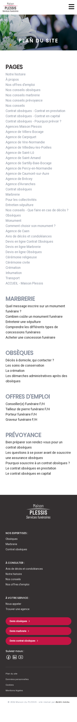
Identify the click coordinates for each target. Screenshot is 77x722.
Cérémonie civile (18, 262)
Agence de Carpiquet (21, 137)
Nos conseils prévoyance (24, 100)
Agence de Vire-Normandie (25, 142)
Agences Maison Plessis (24, 126)
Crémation (13, 268)
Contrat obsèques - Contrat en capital (33, 116)
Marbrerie (13, 194)
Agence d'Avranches (21, 184)
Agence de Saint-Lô (20, 153)
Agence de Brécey (19, 179)
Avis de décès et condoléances (29, 236)
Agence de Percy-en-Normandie (29, 168)
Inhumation (14, 273)
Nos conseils (15, 106)
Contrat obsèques (19, 189)
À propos (12, 79)
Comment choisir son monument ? (31, 226)
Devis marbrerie (18, 631)
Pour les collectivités (21, 200)
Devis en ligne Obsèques (24, 252)
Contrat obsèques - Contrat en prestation (35, 111)
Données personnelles (17, 679)
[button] (38, 511)
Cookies (10, 685)
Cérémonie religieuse (21, 257)
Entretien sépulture (19, 205)
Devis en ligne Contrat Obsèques (29, 241)
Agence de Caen (17, 231)
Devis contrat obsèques (22, 640)
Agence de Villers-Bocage (25, 132)
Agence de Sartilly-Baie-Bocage (29, 163)
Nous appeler (13, 603)
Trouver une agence (18, 609)
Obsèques (13, 215)
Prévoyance (23, 435)
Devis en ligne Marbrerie (23, 247)
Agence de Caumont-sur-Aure (27, 173)
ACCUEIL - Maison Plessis (24, 283)
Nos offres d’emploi (17, 584)
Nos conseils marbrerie (23, 95)
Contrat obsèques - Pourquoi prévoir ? (33, 121)
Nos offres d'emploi (20, 85)
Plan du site (11, 674)
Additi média (63, 702)
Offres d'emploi (28, 396)
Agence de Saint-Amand (23, 158)
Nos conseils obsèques (23, 90)
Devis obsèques (18, 621)
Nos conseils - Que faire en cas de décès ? (37, 210)
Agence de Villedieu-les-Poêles (29, 147)
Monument (13, 220)
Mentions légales (14, 690)
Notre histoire (16, 74)
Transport (13, 278)
